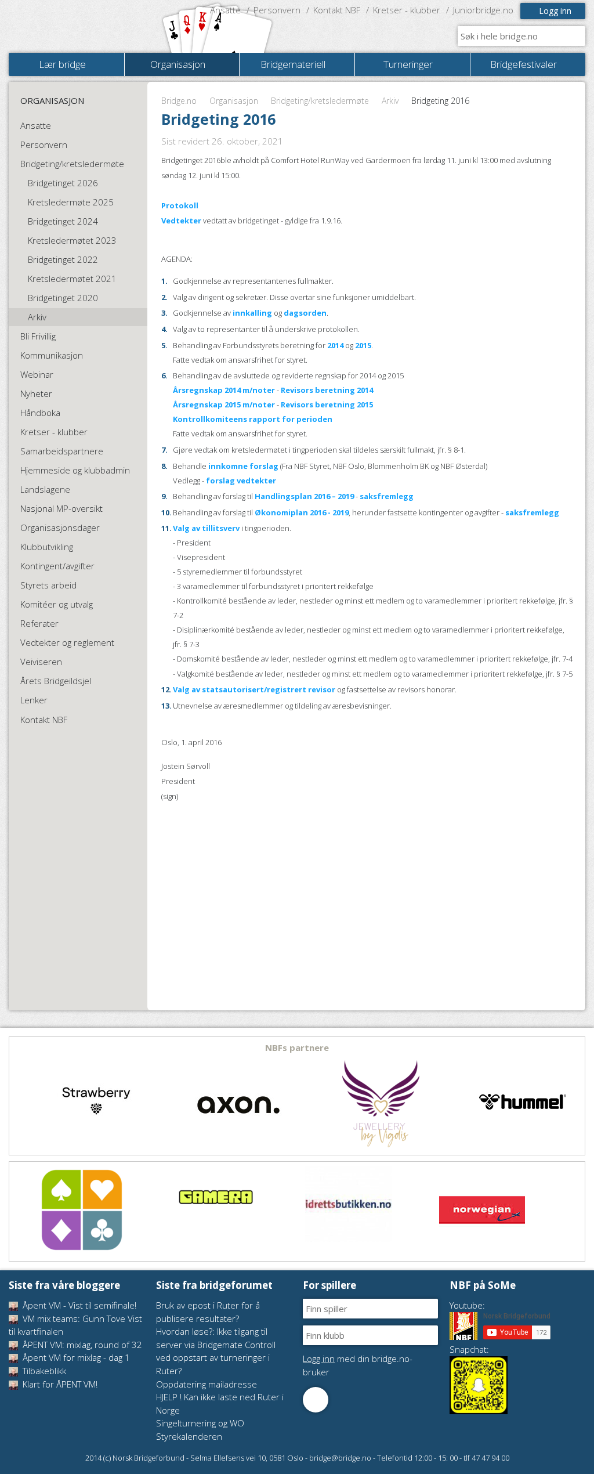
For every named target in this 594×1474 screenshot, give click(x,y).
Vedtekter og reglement (67, 642)
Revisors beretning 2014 (327, 390)
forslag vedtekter (241, 480)
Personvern (276, 10)
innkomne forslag (243, 466)
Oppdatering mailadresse (206, 1384)
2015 (363, 345)
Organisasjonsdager (60, 527)
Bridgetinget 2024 (63, 221)
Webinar (36, 374)
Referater (39, 623)
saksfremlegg (387, 496)
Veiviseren (41, 661)
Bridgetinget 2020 (63, 298)
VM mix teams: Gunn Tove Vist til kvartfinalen (75, 1325)
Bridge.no (179, 100)
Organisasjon (233, 100)
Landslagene (45, 489)
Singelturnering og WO (200, 1423)
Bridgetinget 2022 (63, 259)
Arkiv (390, 100)
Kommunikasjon (51, 355)
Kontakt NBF (336, 10)
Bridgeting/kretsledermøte (320, 100)
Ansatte (225, 10)
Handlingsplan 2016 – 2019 (304, 496)
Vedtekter (181, 220)
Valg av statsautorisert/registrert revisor (254, 689)
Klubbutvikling (46, 546)
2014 (335, 345)
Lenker (34, 700)
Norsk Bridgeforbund (83, 26)
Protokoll (179, 205)
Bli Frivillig (38, 336)
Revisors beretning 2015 (327, 404)
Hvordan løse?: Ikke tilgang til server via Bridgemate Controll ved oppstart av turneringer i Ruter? (216, 1351)
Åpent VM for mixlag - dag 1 (75, 1357)
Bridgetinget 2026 (63, 183)
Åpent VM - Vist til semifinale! (78, 1305)
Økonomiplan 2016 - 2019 (302, 512)
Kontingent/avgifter (57, 566)
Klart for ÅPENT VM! (58, 1384)
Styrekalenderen (189, 1436)
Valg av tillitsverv (206, 528)
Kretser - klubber (406, 10)
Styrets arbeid (48, 585)
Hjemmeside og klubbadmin (75, 470)
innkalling (252, 313)
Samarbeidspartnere (61, 451)
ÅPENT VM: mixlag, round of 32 (81, 1344)
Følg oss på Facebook (315, 1399)
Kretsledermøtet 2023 (72, 240)
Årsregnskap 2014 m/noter (224, 390)
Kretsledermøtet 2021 (72, 278)
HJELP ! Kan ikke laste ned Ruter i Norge (220, 1403)
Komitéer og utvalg (56, 604)
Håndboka (40, 412)
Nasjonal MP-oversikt (61, 508)
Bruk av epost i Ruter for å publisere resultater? (208, 1311)
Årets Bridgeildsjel (55, 681)
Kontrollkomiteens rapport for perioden (252, 419)
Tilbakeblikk (43, 1371)
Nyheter (36, 393)
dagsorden (305, 313)
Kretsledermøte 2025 (71, 202)
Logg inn (555, 10)
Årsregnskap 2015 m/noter (224, 404)
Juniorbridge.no (483, 10)
